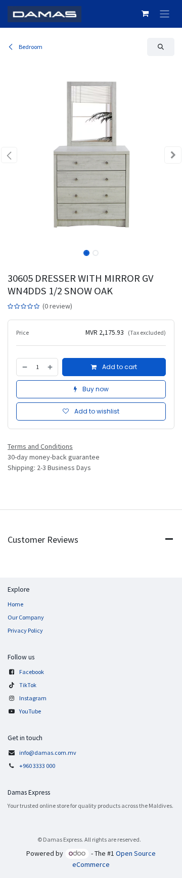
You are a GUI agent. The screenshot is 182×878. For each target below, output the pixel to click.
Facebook (31, 672)
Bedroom (30, 46)
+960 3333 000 (37, 765)
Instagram (33, 698)
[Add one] (50, 367)
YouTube (30, 711)
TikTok (27, 685)
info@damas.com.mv (47, 752)
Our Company (26, 617)
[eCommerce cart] (145, 13)
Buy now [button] (95, 389)
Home (15, 604)
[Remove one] (24, 367)
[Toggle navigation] (164, 14)
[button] (160, 47)
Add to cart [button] (119, 367)
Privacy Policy (25, 630)
